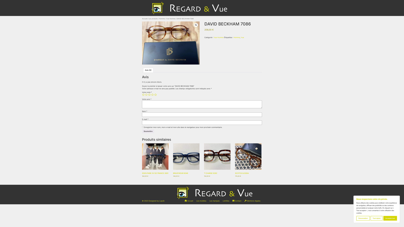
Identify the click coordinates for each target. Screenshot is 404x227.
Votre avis (146, 99)
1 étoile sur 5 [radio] (143, 94)
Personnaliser (363, 218)
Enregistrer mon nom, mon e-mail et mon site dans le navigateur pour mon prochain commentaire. (183, 127)
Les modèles (201, 201)
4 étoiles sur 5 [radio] (152, 94)
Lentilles (226, 201)
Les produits (153, 19)
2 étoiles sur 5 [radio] (146, 94)
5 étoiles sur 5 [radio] (155, 94)
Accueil (144, 19)
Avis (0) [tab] (148, 70)
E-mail (145, 119)
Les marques (214, 201)
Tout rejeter (377, 218)
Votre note (147, 92)
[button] (196, 25)
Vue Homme (170, 19)
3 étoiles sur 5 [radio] (149, 94)
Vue (242, 37)
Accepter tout (390, 218)
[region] (377, 209)
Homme (162, 19)
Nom (144, 111)
